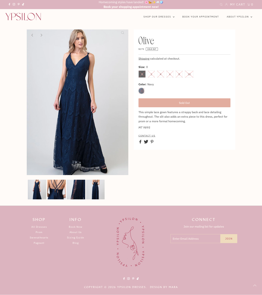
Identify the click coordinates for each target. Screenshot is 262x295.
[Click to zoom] (123, 35)
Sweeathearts (39, 237)
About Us (76, 232)
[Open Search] (221, 5)
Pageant (39, 242)
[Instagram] (14, 5)
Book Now (75, 226)
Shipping (143, 58)
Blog (76, 242)
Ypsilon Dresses (131, 287)
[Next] (41, 35)
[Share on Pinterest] (152, 142)
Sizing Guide (75, 237)
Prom (39, 232)
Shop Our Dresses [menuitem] (157, 16)
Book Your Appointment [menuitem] (200, 16)
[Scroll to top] (254, 287)
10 (189, 74)
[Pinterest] (18, 5)
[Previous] (32, 35)
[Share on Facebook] (140, 142)
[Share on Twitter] (146, 142)
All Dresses (39, 226)
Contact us (146, 135)
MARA (173, 287)
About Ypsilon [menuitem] (238, 16)
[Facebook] (9, 5)
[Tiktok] (23, 5)
